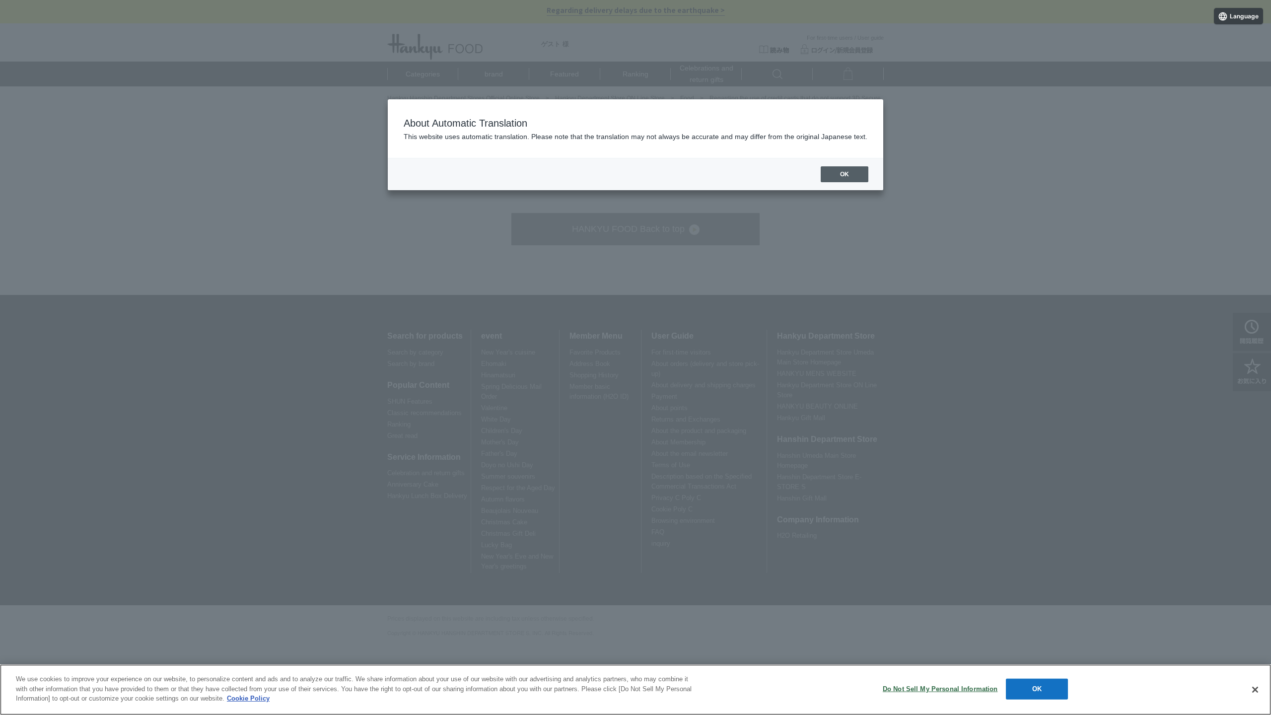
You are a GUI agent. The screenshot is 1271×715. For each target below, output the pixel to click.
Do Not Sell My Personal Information (940, 689)
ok (844, 174)
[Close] (1255, 690)
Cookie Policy (248, 698)
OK (1037, 689)
